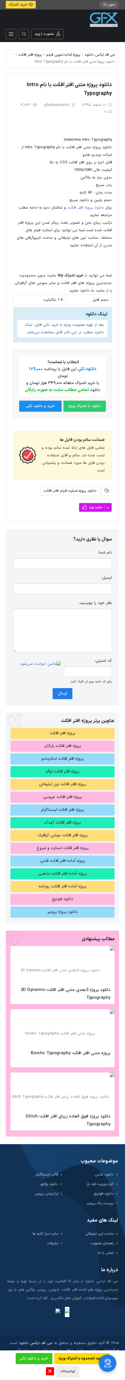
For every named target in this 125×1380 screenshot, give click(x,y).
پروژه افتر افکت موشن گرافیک (63, 835)
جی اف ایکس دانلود (100, 54)
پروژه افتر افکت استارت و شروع (63, 848)
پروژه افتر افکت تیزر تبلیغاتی (62, 784)
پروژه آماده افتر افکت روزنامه (62, 886)
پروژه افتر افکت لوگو (62, 771)
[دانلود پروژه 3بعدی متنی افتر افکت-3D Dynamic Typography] (62, 965)
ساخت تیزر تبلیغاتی (99, 1233)
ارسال (62, 693)
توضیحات (67, 1371)
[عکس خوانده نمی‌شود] (40, 664)
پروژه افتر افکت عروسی (62, 797)
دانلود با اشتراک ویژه (84, 406)
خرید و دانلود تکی (40, 406)
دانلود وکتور (49, 1184)
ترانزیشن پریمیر (46, 1193)
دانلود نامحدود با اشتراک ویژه (82, 1358)
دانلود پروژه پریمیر (62, 912)
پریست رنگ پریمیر (100, 1203)
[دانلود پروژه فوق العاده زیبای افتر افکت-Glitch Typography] (62, 1091)
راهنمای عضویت (102, 1243)
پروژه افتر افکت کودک (62, 823)
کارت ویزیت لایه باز (100, 1184)
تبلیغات (52, 1243)
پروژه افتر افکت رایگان (62, 746)
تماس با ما (106, 1253)
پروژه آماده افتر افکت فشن (62, 861)
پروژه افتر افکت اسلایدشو (62, 759)
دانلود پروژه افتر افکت (85, 208)
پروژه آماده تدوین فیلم (63, 54)
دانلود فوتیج (62, 899)
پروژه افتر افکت (30, 54)
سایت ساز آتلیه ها (45, 1233)
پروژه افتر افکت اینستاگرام (62, 810)
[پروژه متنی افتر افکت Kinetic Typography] (62, 1028)
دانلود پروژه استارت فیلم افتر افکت (70, 490)
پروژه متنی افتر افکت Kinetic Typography (70, 1053)
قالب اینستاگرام (47, 1174)
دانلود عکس (104, 1174)
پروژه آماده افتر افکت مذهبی (62, 874)
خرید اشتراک (18, 5)
